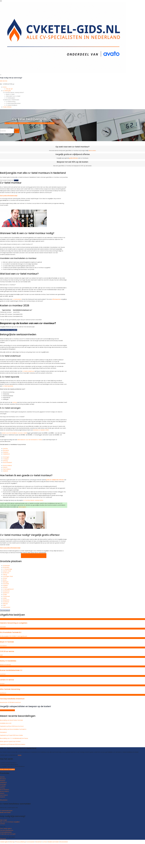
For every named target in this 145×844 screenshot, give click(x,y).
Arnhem (5, 587)
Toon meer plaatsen (5, 610)
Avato (19, 755)
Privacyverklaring (20, 842)
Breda (4, 580)
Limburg (5, 461)
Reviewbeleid (64, 842)
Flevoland (6, 450)
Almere (5, 578)
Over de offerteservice (6, 830)
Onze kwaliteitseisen (6, 832)
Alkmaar (5, 604)
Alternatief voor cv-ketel (13, 96)
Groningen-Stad (8, 576)
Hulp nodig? (3, 820)
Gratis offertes (7, 107)
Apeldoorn (6, 593)
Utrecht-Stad (7, 571)
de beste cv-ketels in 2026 (41, 430)
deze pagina (22, 507)
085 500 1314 (3, 81)
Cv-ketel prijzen (10, 98)
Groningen (6, 457)
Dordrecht (6, 602)
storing (14, 402)
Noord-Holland (7, 465)
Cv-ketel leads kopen (6, 810)
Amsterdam (6, 565)
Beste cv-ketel (10, 94)
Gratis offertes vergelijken (8, 330)
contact (44, 842)
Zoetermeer (6, 596)
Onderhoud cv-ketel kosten (11, 100)
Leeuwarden (6, 607)
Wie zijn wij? (9, 89)
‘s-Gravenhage (7, 569)
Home (4, 87)
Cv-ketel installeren (11, 105)
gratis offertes (73, 158)
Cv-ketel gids (7, 91)
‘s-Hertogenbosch (8, 589)
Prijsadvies (3, 839)
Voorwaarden (30, 842)
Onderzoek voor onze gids (7, 834)
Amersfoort (6, 591)
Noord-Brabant (7, 462)
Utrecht (5, 467)
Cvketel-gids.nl (4, 842)
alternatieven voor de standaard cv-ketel (29, 440)
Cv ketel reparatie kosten (13, 103)
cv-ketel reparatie (8, 386)
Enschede (6, 584)
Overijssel (5, 459)
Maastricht (6, 600)
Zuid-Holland (7, 469)
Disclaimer (38, 842)
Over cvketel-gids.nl (6, 828)
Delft (4, 605)
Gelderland (6, 454)
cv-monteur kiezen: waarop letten (33, 500)
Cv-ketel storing (10, 101)
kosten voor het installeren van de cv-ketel (14, 433)
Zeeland (5, 471)
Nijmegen (5, 582)
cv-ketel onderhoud (28, 371)
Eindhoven (6, 573)
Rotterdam (6, 567)
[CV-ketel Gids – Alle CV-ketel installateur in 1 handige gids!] (63, 72)
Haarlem (5, 585)
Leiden (5, 598)
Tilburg (5, 575)
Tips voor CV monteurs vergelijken (10, 822)
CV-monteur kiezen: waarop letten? (13, 92)
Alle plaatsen (4, 800)
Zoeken (16, 180)
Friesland (5, 452)
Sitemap (12, 842)
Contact (2, 824)
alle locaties (92, 150)
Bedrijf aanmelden (5, 812)
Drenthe (5, 448)
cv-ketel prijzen (16, 299)
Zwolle (5, 595)
